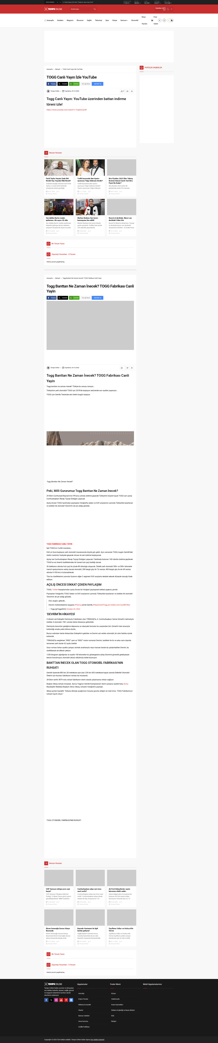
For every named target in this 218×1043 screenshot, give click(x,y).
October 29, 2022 (73, 609)
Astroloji (81, 993)
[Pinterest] (66, 1000)
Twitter (55, 590)
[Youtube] (61, 1000)
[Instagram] (56, 1000)
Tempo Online (55, 91)
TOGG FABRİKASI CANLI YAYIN (59, 544)
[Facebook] (46, 1000)
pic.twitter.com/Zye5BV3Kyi (119, 605)
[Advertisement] (125, 9)
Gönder (76, 84)
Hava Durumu (83, 1021)
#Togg (104, 605)
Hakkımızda (115, 999)
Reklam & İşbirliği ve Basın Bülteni (123, 1010)
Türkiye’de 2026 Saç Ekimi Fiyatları (75, 2)
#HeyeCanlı (97, 605)
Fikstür (80, 1010)
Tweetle (64, 84)
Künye (113, 993)
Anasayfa (50, 69)
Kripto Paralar (83, 999)
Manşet (57, 69)
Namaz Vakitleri (83, 1016)
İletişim (113, 1021)
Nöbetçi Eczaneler (84, 1005)
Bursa (126, 684)
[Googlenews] (71, 1000)
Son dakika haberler (97, 1040)
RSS (112, 1016)
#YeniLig (78, 605)
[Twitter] (51, 1000)
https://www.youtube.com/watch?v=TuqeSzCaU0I (67, 110)
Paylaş (53, 84)
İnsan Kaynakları (117, 1005)
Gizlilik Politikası (83, 1027)
